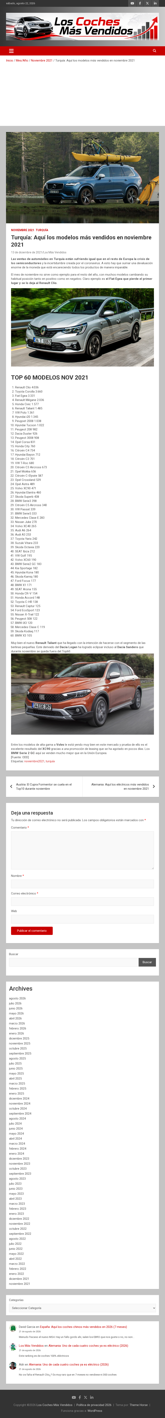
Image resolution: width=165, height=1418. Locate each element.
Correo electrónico (24, 893)
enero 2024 (16, 1153)
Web (14, 911)
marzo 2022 (17, 1264)
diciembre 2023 (19, 1158)
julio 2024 (15, 1123)
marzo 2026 (17, 1023)
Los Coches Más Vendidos (54, 1405)
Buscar (13, 954)
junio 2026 (16, 1008)
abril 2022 (15, 1259)
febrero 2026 (17, 1028)
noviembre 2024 (19, 1103)
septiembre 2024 (20, 1113)
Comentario (20, 827)
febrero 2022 (17, 1269)
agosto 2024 (17, 1118)
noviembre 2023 (19, 1163)
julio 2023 (15, 1183)
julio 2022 (15, 1244)
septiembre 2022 (20, 1234)
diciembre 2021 (19, 1279)
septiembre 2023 (20, 1173)
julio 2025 (15, 1063)
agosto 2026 (17, 998)
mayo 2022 (16, 1254)
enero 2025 (16, 1093)
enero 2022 (16, 1274)
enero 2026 (16, 1033)
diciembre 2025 (19, 1038)
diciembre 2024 (19, 1098)
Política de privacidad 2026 (93, 1405)
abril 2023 (15, 1198)
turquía (50, 761)
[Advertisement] (82, 93)
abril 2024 (15, 1138)
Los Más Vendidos (54, 252)
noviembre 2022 (19, 1224)
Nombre (17, 876)
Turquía (42, 230)
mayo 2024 (16, 1133)
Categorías (16, 1300)
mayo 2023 (16, 1193)
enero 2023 (16, 1214)
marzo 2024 (17, 1143)
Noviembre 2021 (22, 230)
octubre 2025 (18, 1048)
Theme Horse (139, 1405)
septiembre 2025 (20, 1053)
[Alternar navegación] (11, 50)
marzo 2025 (17, 1083)
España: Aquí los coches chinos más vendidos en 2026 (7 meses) (83, 1327)
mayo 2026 (16, 1013)
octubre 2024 (18, 1108)
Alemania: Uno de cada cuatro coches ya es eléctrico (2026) (88, 1346)
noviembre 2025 (19, 1043)
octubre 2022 (18, 1229)
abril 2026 (15, 1018)
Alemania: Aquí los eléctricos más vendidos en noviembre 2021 (120, 787)
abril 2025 (15, 1078)
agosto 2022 (17, 1239)
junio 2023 (16, 1188)
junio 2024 (16, 1128)
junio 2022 (16, 1249)
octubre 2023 (18, 1168)
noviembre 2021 (19, 1284)
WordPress (95, 1411)
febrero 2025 (17, 1088)
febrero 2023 (17, 1209)
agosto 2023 (17, 1178)
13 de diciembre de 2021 (26, 252)
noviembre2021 (34, 761)
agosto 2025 (17, 1058)
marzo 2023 (17, 1204)
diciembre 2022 (19, 1219)
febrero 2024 (17, 1148)
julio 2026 (15, 1003)
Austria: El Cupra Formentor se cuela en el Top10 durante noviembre (44, 787)
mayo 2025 (16, 1073)
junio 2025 (16, 1068)
